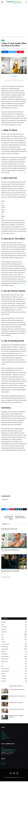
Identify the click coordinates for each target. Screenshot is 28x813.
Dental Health (4, 626)
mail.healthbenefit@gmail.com (8, 750)
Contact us (3, 734)
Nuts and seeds (4, 661)
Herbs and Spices (4, 649)
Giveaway (3, 641)
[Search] (26, 2)
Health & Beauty (4, 646)
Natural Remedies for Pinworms (16, 702)
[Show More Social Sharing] (25, 52)
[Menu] (2, 2)
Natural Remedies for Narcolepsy (16, 709)
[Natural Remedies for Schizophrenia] (14, 561)
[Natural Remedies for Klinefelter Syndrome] (4, 717)
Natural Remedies (5, 656)
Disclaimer (3, 739)
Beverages (3, 622)
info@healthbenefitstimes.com (8, 749)
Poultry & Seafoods (5, 668)
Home (2, 731)
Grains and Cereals (5, 644)
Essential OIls (4, 631)
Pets (2, 666)
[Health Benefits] (14, 2)
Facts (3, 40)
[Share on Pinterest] (20, 52)
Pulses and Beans (5, 671)
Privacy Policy (4, 736)
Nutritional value (4, 658)
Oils (2, 663)
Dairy (2, 624)
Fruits (2, 639)
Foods (2, 636)
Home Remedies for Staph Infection (10, 550)
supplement (3, 676)
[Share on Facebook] (5, 52)
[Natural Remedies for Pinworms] (4, 704)
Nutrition (3, 764)
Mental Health (4, 654)
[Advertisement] (14, 20)
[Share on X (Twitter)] (12, 52)
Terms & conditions (5, 737)
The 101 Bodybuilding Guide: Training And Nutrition (8, 518)
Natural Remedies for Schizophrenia (10, 571)
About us (3, 733)
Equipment (3, 629)
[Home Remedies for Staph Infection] (14, 540)
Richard (4, 48)
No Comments (17, 48)
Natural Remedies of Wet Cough (9, 529)
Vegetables (3, 678)
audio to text (21, 283)
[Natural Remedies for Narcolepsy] (4, 710)
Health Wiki (3, 763)
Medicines (3, 651)
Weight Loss (3, 681)
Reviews (3, 673)
